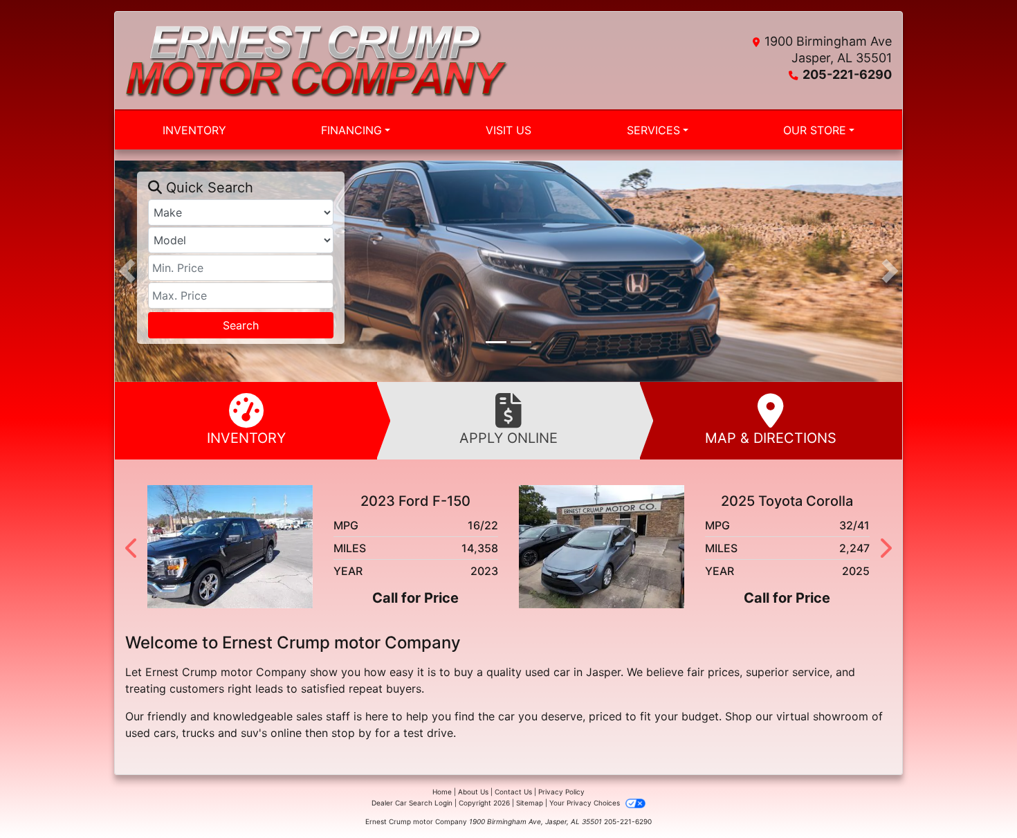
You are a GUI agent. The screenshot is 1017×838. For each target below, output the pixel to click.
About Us (473, 791)
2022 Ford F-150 (792, 501)
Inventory (246, 438)
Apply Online (508, 438)
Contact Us (513, 791)
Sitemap (529, 803)
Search (241, 325)
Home (442, 791)
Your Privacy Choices (585, 803)
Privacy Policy (561, 791)
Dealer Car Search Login (412, 803)
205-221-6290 (847, 74)
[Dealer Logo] (316, 60)
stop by (351, 733)
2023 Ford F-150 (421, 501)
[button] (127, 271)
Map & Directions (770, 438)
